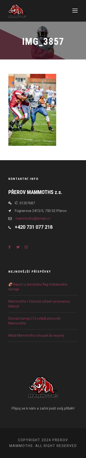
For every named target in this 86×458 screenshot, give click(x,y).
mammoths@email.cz (33, 218)
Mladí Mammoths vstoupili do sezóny (36, 335)
